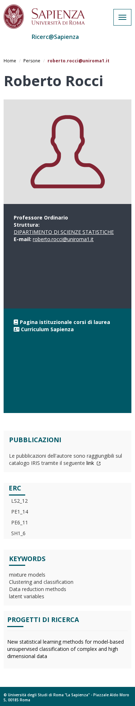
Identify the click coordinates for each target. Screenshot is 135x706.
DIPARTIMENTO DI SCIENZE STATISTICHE (64, 231)
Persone (31, 61)
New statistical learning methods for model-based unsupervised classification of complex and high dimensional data (65, 649)
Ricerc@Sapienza (55, 37)
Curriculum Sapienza (47, 329)
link (90, 462)
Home (10, 61)
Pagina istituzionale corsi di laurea (65, 322)
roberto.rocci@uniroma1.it (63, 239)
